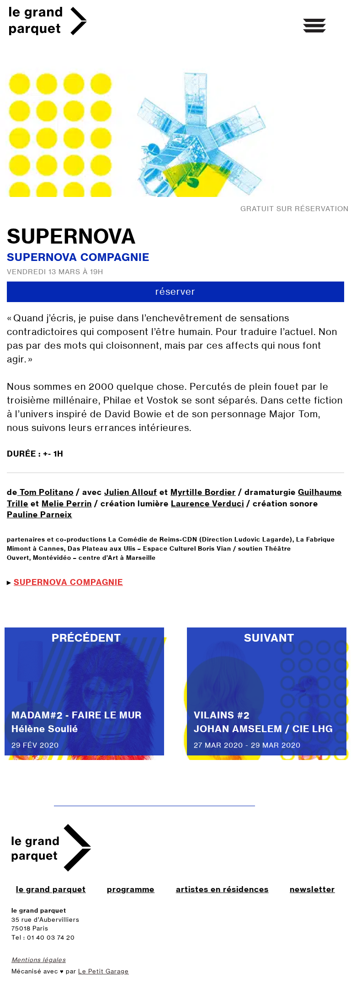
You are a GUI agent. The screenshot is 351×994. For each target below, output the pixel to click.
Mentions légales (38, 959)
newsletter (312, 889)
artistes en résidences (222, 889)
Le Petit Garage (103, 971)
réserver (175, 291)
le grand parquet (51, 889)
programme (130, 889)
